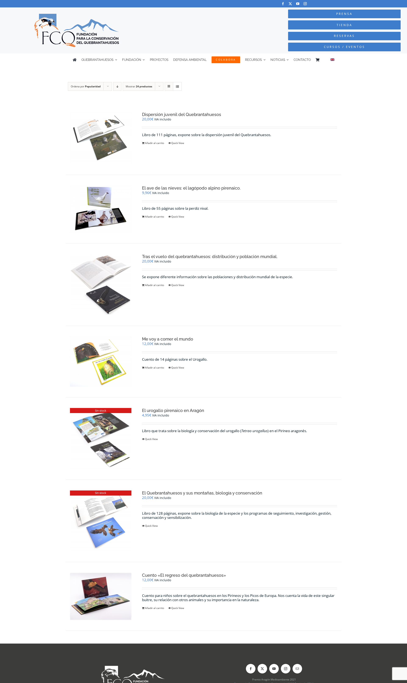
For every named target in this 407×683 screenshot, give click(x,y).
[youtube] (297, 3)
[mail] (297, 668)
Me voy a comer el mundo (167, 339)
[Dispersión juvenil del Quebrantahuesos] (100, 138)
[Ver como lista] (177, 86)
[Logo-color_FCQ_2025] (76, 15)
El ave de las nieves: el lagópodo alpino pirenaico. (191, 188)
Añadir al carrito (154, 143)
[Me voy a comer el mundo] (100, 362)
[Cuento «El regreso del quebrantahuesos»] (100, 596)
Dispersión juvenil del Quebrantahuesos (181, 114)
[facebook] (282, 3)
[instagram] (305, 3)
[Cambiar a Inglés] (332, 59)
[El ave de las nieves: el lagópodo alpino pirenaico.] (100, 209)
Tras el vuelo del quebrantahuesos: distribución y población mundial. (209, 256)
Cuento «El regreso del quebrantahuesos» (184, 575)
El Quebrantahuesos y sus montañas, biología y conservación (202, 493)
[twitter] (290, 3)
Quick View (177, 143)
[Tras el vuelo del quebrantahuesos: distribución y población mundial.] (100, 284)
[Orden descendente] (117, 86)
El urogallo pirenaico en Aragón (173, 410)
